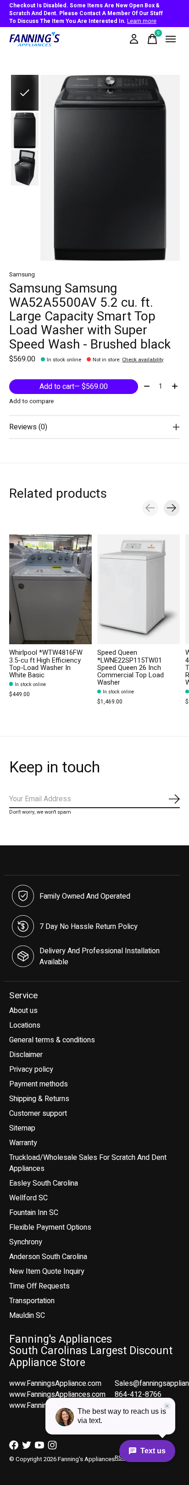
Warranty (23, 1142)
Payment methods (38, 1084)
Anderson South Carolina (48, 1256)
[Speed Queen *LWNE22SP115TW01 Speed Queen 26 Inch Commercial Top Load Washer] (138, 589)
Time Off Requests (39, 1286)
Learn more (141, 21)
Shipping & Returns (39, 1098)
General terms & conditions (52, 1040)
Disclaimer (26, 1054)
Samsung (22, 274)
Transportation (32, 1300)
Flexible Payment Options (50, 1227)
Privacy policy (31, 1069)
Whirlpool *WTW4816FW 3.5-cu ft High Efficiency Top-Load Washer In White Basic (46, 664)
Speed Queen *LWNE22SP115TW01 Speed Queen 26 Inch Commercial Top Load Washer (130, 667)
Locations (24, 1025)
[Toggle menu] (170, 39)
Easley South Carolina (43, 1183)
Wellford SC (28, 1198)
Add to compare (31, 401)
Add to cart (73, 386)
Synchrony (25, 1242)
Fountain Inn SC (33, 1212)
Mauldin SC (27, 1315)
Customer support (38, 1113)
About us (23, 1010)
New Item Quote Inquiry (46, 1271)
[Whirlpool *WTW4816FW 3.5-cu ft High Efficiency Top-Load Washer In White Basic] (50, 589)
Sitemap (22, 1128)
